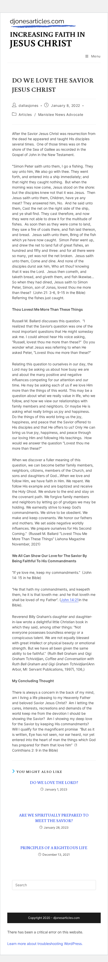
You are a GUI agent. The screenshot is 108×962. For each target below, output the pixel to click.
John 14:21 (70, 600)
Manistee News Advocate (60, 114)
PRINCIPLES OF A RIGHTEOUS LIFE (53, 847)
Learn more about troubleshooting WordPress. (45, 943)
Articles (25, 114)
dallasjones (28, 105)
